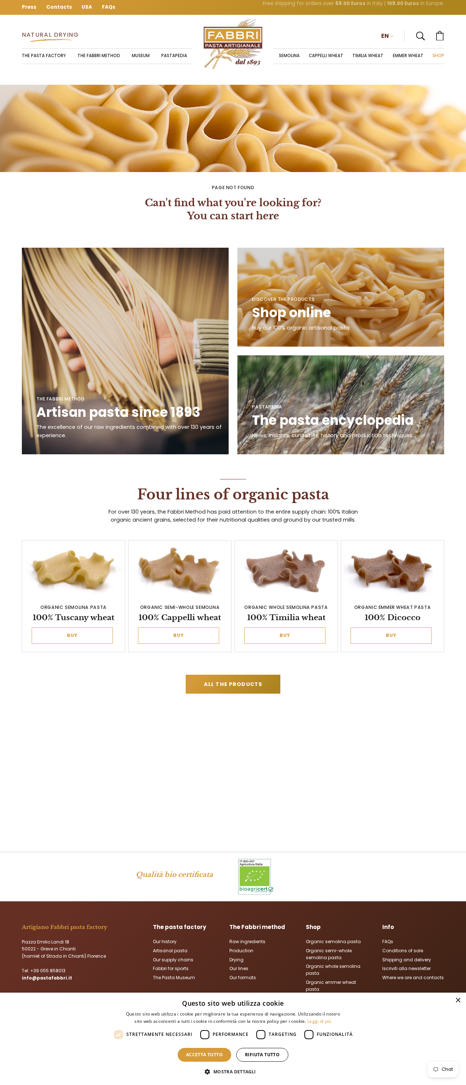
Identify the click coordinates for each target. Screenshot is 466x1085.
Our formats (242, 977)
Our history (165, 941)
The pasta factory (179, 927)
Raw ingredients (247, 941)
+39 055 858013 (48, 971)
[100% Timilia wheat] (286, 570)
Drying (236, 959)
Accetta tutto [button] (204, 1055)
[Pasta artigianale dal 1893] (232, 44)
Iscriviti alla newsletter (406, 968)
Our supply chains (173, 959)
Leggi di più (319, 1021)
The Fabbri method (257, 927)
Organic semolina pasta (333, 941)
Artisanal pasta (170, 950)
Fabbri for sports (171, 968)
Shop (313, 927)
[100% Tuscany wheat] (74, 570)
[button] (420, 36)
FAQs (387, 941)
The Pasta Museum (174, 977)
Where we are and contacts (413, 977)
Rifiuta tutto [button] (262, 1055)
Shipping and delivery (406, 959)
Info (388, 927)
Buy (72, 635)
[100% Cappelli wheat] (180, 570)
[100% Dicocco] (392, 570)
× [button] (458, 1000)
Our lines (238, 968)
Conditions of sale (402, 950)
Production (241, 950)
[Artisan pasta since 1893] (125, 351)
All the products (233, 684)
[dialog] (233, 1039)
